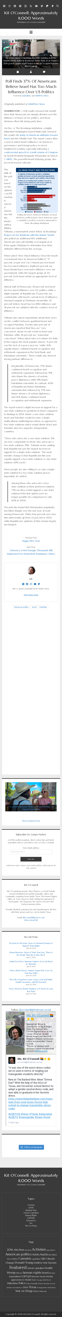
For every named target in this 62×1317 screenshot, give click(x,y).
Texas (32, 1287)
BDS (50, 1255)
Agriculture (50, 1250)
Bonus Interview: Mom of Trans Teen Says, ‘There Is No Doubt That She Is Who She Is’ (31, 953)
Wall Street (51, 1288)
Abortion (28, 1250)
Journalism (26, 95)
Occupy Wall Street (43, 1280)
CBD (43, 1258)
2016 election (15, 1249)
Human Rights (31, 1215)
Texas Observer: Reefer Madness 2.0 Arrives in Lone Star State (31, 990)
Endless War (41, 1262)
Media (42, 1276)
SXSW (25, 1287)
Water (35, 1291)
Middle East (30, 1280)
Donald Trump (24, 1262)
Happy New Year (31, 540)
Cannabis (24, 1258)
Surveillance (17, 1288)
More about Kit (31, 920)
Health (48, 1268)
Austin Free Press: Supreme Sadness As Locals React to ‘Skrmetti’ (31, 962)
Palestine (43, 607)
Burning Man (31, 1210)
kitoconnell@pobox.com (34, 917)
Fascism (52, 1262)
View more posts (31, 595)
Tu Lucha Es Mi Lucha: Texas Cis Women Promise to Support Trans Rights (31, 944)
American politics (21, 607)
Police (22, 1283)
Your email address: (31, 848)
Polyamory (31, 1220)
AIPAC (9, 159)
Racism (46, 1284)
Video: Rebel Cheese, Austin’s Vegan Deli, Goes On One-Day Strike (31, 971)
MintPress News (42, 95)
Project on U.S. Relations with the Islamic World (29, 235)
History (19, 1273)
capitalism (36, 1259)
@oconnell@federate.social (35, 1009)
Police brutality (32, 1284)
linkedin (35, 1276)
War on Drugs (31, 1226)
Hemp (11, 1272)
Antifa (35, 1254)
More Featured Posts (31, 821)
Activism (31, 1205)
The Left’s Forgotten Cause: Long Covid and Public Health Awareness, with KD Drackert (31, 980)
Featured (18, 1267)
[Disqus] (31, 656)
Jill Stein (52, 1273)
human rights (32, 1272)
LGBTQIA (31, 1218)
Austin (31, 1207)
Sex (31, 1223)
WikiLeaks (43, 1291)
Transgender (42, 1287)
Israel (34, 607)
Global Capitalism (31, 1213)
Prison (40, 1283)
